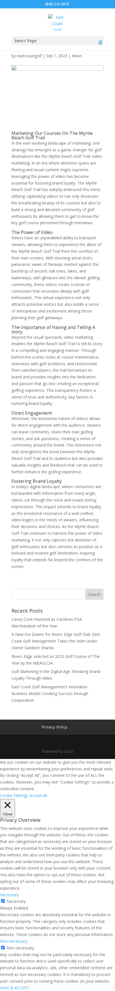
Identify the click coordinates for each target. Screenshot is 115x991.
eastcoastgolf (29, 55)
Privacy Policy (55, 727)
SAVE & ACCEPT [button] (14, 987)
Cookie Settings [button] (14, 795)
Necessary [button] (9, 894)
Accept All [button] (38, 795)
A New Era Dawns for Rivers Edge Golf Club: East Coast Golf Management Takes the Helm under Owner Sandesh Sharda (55, 641)
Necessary (16, 901)
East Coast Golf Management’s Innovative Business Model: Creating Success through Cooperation (49, 693)
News (77, 55)
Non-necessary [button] (13, 941)
